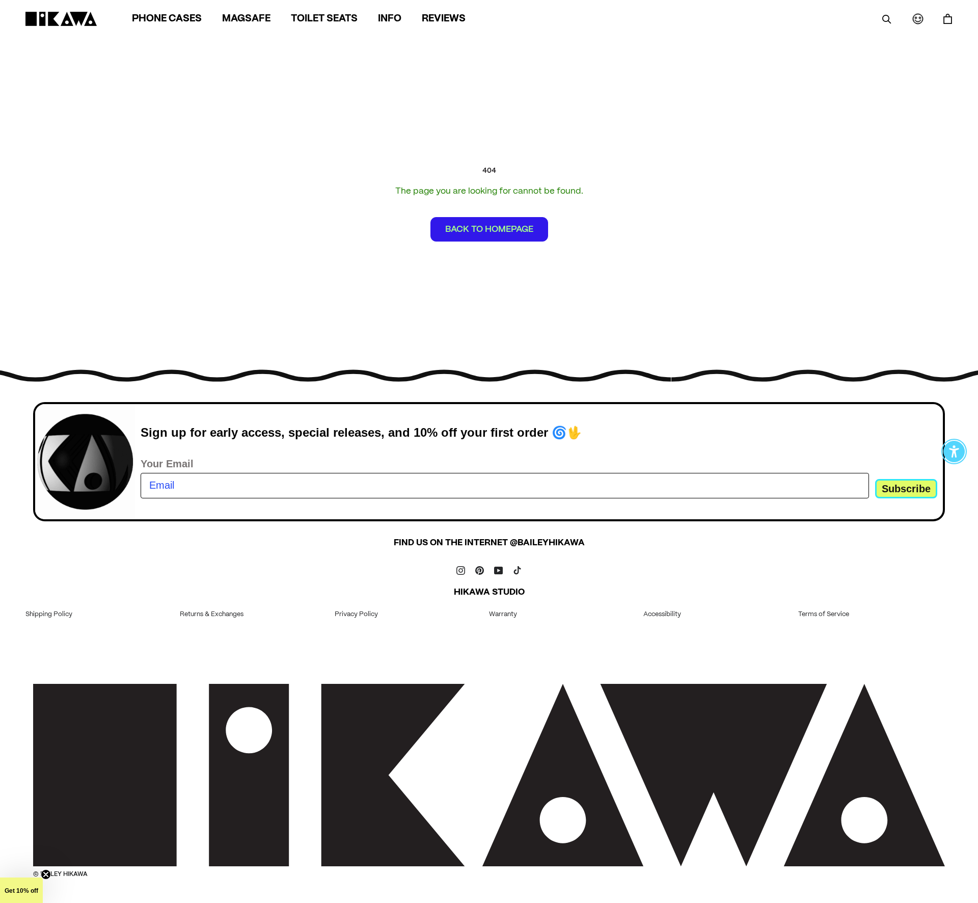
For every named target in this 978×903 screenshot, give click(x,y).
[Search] (886, 19)
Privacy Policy (356, 614)
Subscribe (906, 488)
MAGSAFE (246, 18)
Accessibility (662, 614)
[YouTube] (498, 570)
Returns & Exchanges (211, 614)
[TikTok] (517, 570)
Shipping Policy (48, 614)
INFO (389, 18)
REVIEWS (444, 18)
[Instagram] (460, 570)
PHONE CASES (167, 18)
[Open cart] (948, 19)
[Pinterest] (479, 570)
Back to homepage (489, 229)
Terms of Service (823, 614)
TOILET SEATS (324, 18)
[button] (21, 890)
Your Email (167, 463)
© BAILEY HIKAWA (60, 874)
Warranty (503, 614)
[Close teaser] (46, 874)
